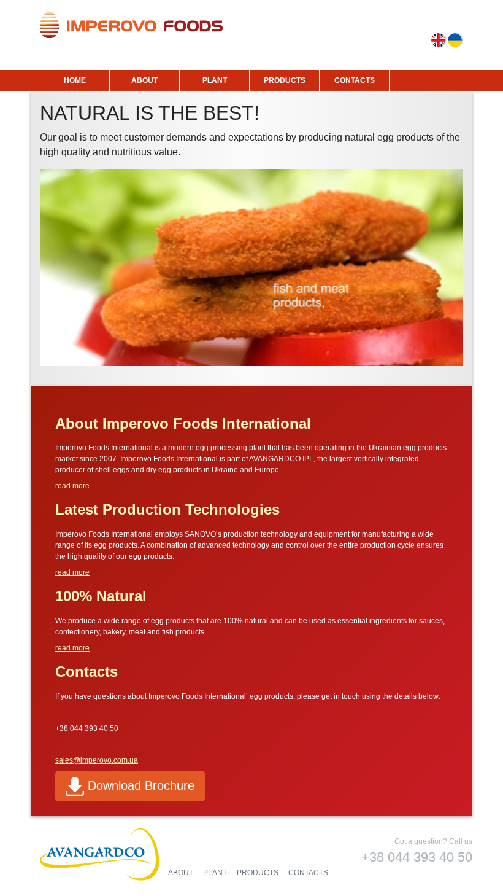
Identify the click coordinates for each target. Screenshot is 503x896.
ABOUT (144, 80)
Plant (215, 872)
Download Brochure (139, 785)
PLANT (214, 80)
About (180, 872)
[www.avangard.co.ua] (101, 855)
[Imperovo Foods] (131, 25)
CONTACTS (354, 80)
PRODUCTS (284, 80)
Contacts (308, 872)
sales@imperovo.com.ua (96, 760)
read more (72, 485)
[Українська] (455, 40)
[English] (438, 40)
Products (257, 872)
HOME (75, 80)
